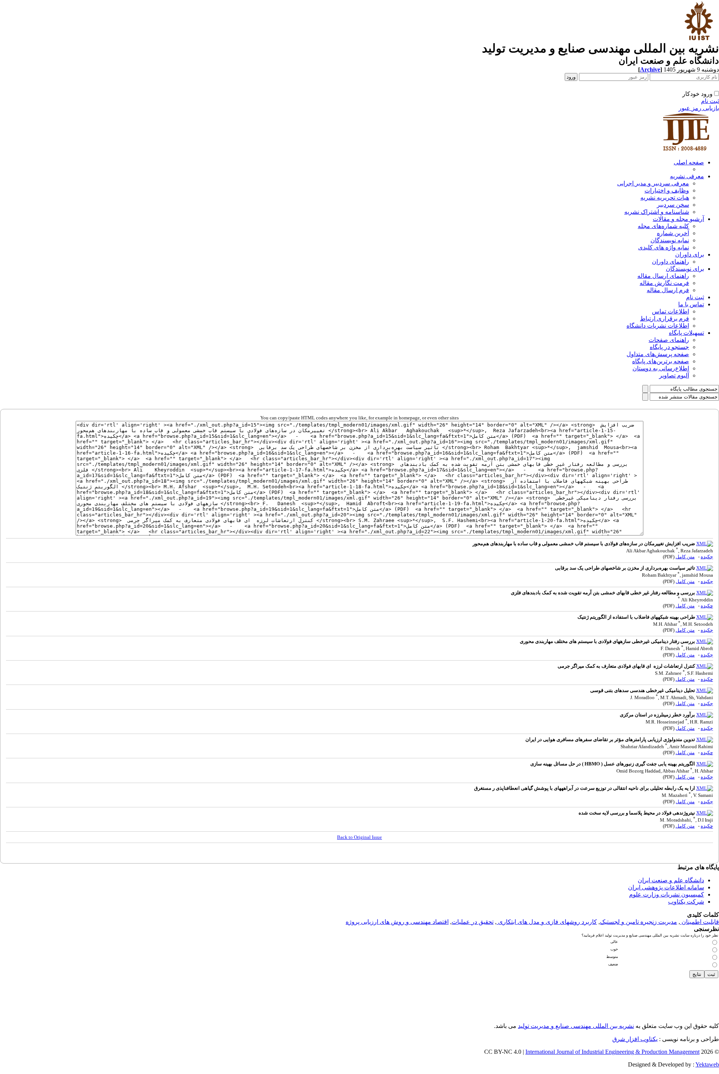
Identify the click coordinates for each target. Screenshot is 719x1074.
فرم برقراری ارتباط (664, 318)
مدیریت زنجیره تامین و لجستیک (638, 922)
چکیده (707, 556)
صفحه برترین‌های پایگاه (660, 361)
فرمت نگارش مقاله (664, 283)
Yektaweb (707, 1064)
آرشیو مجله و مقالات (678, 219)
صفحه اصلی (689, 162)
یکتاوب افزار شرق (635, 1039)
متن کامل (685, 556)
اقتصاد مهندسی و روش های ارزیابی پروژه (397, 922)
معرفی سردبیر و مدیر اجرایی (653, 183)
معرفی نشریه (687, 176)
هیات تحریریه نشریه (664, 197)
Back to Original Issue (359, 837)
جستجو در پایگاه (669, 347)
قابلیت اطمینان (699, 922)
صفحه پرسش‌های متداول (658, 354)
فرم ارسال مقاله (668, 290)
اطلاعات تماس (670, 311)
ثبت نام (710, 101)
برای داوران (689, 254)
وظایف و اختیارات (666, 190)
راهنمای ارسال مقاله (663, 276)
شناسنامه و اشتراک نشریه (656, 212)
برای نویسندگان (685, 269)
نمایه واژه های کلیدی (663, 247)
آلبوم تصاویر (674, 375)
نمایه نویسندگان (669, 240)
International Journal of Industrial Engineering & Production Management (612, 1052)
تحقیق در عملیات (473, 922)
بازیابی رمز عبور (699, 108)
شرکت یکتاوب (686, 901)
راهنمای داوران (670, 261)
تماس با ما (691, 304)
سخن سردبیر (673, 204)
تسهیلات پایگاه (686, 333)
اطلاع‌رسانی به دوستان (660, 368)
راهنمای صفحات (669, 340)
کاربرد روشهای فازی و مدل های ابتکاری (547, 922)
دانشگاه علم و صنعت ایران (671, 880)
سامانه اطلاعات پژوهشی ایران (666, 887)
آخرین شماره (673, 233)
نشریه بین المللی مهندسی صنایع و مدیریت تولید (576, 1026)
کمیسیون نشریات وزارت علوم (666, 894)
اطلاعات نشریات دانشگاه (658, 325)
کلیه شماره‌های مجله (663, 226)
